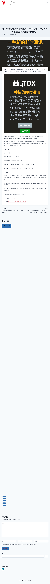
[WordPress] (3, 569)
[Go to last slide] (4, 226)
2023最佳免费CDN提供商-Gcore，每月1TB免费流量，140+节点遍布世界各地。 (37, 210)
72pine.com (6, 34)
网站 (36, 541)
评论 (3, 523)
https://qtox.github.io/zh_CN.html (17, 202)
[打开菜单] (47, 3)
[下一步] (9, 226)
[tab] (4, 496)
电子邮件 (21, 541)
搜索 (3, 553)
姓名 (3, 541)
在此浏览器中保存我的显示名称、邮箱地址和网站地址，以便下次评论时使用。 (20, 544)
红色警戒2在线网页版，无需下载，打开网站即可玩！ (12, 210)
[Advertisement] (25, 15)
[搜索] (46, 556)
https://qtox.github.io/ (16, 198)
